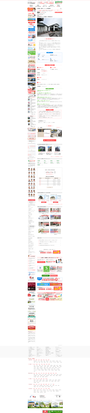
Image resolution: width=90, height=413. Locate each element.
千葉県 (41, 364)
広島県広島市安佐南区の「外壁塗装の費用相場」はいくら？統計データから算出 (31, 339)
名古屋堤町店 (47, 375)
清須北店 (51, 375)
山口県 (39, 384)
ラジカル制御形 (53, 122)
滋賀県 (41, 378)
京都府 (39, 378)
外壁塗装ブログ (58, 0)
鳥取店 (58, 385)
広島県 (34, 384)
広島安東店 (35, 385)
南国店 (51, 386)
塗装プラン (29, 206)
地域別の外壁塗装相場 (48, 351)
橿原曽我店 (35, 382)
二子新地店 (45, 366)
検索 (34, 27)
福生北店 (45, 365)
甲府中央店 (49, 374)
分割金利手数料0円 (57, 351)
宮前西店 (54, 365)
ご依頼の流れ (30, 351)
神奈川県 (37, 364)
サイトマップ (29, 224)
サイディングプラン (30, 207)
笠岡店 (50, 385)
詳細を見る (43, 202)
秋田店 (42, 362)
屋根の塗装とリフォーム (48, 349)
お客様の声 (29, 212)
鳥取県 (41, 384)
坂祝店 (38, 376)
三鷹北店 (40, 365)
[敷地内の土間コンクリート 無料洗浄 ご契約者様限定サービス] (32, 48)
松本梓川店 (40, 374)
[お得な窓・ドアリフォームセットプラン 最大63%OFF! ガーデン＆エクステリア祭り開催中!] (32, 93)
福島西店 (58, 362)
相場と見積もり (29, 232)
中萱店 (43, 374)
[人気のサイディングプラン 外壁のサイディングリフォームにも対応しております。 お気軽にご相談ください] (32, 79)
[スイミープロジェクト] (32, 320)
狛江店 (42, 365)
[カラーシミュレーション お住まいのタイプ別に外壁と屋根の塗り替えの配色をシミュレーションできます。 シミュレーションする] (32, 57)
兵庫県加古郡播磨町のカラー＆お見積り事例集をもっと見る (55, 204)
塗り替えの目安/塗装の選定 (31, 349)
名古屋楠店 (41, 375)
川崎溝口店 (60, 365)
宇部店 (56, 385)
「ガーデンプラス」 (46, 400)
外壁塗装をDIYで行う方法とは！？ (31, 251)
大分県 (43, 388)
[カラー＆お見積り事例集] (32, 133)
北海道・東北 (30, 359)
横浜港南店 (41, 366)
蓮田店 (47, 367)
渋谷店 (37, 365)
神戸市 (40, 179)
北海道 (34, 359)
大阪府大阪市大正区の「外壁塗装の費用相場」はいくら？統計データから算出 (31, 335)
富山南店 (57, 374)
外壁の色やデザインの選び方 (31, 236)
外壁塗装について (30, 228)
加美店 (39, 362)
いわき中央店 (54, 362)
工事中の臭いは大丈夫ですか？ (32, 263)
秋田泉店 (45, 362)
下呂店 (40, 376)
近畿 (30, 378)
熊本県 (41, 388)
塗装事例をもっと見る (33, 126)
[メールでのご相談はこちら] (31, 200)
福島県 (48, 359)
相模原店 (48, 366)
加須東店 (50, 367)
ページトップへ (60, 345)
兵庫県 (40, 12)
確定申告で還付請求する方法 (31, 234)
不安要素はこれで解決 (30, 248)
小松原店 (51, 366)
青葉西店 (35, 366)
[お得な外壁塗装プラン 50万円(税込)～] (32, 36)
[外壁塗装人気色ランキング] (32, 136)
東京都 (34, 364)
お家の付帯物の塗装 (30, 241)
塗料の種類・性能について (30, 242)
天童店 (47, 362)
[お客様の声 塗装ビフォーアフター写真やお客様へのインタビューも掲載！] (32, 15)
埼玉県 (39, 364)
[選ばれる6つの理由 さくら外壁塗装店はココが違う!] (31, 9)
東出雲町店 (43, 386)
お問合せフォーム (30, 356)
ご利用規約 (29, 223)
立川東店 (48, 365)
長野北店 (46, 374)
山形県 (46, 359)
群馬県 (49, 364)
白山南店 (54, 374)
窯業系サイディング (44, 59)
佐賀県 (36, 388)
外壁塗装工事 (30, 350)
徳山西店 (53, 385)
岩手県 (39, 359)
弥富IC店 (54, 375)
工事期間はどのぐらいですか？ (32, 265)
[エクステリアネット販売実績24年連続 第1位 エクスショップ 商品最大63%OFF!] (32, 293)
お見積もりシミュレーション (31, 210)
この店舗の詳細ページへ (58, 127)
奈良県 (43, 378)
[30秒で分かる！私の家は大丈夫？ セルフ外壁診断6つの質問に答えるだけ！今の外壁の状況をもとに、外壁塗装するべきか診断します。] (32, 66)
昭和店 (51, 374)
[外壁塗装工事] (32, 70)
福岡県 (34, 388)
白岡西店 (44, 367)
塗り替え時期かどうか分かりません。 (32, 261)
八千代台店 (59, 367)
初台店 (34, 365)
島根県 (43, 384)
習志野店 (56, 367)
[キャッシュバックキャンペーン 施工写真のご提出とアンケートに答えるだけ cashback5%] (32, 44)
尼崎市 (40, 182)
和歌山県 (46, 378)
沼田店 (34, 371)
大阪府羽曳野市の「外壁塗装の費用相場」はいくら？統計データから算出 (31, 337)
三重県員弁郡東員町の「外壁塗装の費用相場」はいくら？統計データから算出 (31, 333)
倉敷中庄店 (48, 385)
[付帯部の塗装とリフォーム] (32, 84)
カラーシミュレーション (31, 211)
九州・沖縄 (30, 388)
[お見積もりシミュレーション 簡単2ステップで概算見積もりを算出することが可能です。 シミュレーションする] (32, 53)
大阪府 (34, 378)
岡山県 (36, 384)
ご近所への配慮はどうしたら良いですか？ (32, 268)
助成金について (29, 233)
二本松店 (61, 362)
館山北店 (53, 367)
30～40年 (43, 55)
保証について (29, 215)
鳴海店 (44, 375)
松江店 (40, 386)
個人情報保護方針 (48, 0)
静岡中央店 (60, 375)
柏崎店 (37, 374)
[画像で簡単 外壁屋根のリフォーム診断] (32, 62)
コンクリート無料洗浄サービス (59, 356)
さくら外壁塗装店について (31, 203)
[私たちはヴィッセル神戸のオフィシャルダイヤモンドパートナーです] (32, 286)
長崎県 (39, 388)
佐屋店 (38, 375)
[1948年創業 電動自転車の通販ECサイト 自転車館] (32, 307)
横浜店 (57, 365)
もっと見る (49, 187)
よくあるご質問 (55, 0)
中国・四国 (30, 384)
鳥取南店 (35, 386)
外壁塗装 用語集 (29, 254)
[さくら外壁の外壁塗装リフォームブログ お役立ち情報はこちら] (32, 96)
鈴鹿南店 (43, 376)
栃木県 (46, 364)
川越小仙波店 (41, 367)
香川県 (48, 384)
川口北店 (35, 367)
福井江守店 (60, 374)
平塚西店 (58, 366)
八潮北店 (38, 367)
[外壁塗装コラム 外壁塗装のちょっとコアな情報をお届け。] (32, 130)
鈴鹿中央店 (46, 376)
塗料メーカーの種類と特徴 (30, 243)
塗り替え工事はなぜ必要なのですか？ (32, 258)
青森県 (36, 359)
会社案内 (52, 0)
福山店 (38, 385)
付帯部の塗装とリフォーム (39, 349)
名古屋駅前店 (35, 375)
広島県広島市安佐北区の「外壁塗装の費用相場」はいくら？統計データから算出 (31, 341)
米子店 (37, 386)
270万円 (40, 15)
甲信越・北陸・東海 (30, 373)
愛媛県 (46, 384)
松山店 (46, 386)
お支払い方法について (39, 355)
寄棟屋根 (55, 60)
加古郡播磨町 (42, 12)
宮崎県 (46, 388)
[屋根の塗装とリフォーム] (32, 75)
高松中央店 (49, 386)
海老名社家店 (54, 366)
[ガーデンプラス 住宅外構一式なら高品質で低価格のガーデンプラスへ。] (32, 300)
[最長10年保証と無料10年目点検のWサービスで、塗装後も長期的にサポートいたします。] (32, 19)
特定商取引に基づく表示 (48, 348)
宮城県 (41, 359)
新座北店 (61, 366)
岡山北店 (44, 385)
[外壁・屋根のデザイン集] (32, 88)
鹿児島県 (49, 388)
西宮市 (40, 185)
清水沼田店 (35, 376)
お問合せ (61, 0)
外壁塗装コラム (47, 355)
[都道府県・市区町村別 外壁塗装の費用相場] (32, 139)
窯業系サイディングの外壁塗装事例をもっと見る (56, 156)
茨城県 (44, 364)
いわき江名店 (50, 362)
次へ (34, 167)
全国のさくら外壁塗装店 (32, 358)
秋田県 (43, 359)
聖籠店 (34, 374)
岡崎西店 (57, 375)
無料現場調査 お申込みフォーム (32, 355)
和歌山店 (38, 382)
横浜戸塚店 (38, 366)
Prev (37, 150)
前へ (29, 167)
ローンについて (30, 219)
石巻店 (34, 362)
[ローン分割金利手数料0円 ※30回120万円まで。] (32, 40)
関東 (30, 364)
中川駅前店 (51, 365)
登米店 (37, 362)
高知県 (53, 384)
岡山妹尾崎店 (41, 385)
